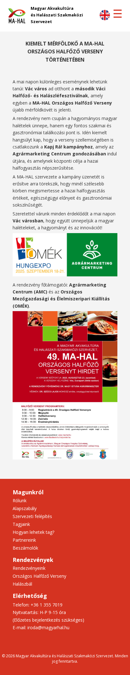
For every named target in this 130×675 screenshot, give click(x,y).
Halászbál (22, 584)
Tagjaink (21, 524)
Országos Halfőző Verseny (39, 576)
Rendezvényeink (29, 568)
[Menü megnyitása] (117, 14)
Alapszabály (25, 508)
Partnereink (24, 540)
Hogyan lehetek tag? (33, 532)
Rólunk (20, 500)
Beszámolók (25, 548)
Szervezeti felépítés (32, 516)
